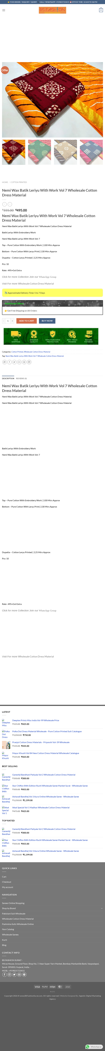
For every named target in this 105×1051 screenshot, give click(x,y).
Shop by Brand (9, 908)
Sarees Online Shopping (13, 903)
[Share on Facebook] (9, 362)
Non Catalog (8, 929)
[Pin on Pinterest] (24, 362)
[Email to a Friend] (19, 362)
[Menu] (3, 10)
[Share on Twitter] (14, 362)
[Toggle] (102, 908)
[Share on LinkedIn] (29, 362)
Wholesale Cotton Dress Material (37, 352)
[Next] (98, 160)
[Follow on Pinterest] (24, 974)
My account (7, 887)
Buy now (47, 321)
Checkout (6, 881)
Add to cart (26, 321)
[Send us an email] (19, 974)
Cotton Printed (19, 182)
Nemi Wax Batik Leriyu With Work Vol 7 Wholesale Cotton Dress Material (35, 356)
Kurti (4, 940)
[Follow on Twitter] (14, 974)
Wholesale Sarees (10, 934)
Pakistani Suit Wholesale (13, 913)
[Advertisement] (52, 36)
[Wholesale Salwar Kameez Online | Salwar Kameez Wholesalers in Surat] (52, 10)
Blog (4, 945)
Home (5, 182)
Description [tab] (8, 378)
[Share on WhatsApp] (4, 362)
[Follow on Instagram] (9, 974)
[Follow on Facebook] (4, 974)
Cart (4, 876)
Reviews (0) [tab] (21, 378)
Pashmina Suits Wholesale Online (18, 924)
